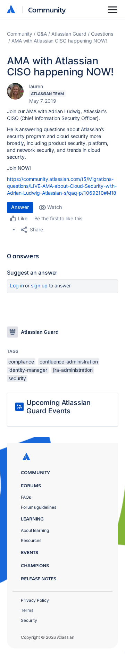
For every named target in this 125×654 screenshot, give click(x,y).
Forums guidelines (38, 507)
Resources (31, 540)
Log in (17, 285)
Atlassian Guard (68, 34)
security (17, 378)
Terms (27, 610)
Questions (102, 34)
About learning (35, 530)
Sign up (39, 285)
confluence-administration (69, 362)
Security (29, 620)
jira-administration (73, 370)
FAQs (26, 497)
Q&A (42, 34)
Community (47, 9)
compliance (21, 362)
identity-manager (27, 370)
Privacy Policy (35, 600)
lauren (36, 86)
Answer (20, 207)
